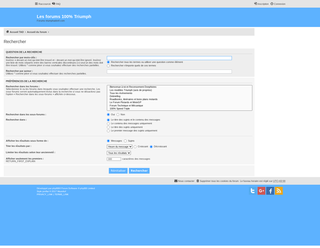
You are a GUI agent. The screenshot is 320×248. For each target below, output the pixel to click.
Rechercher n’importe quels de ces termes (133, 65)
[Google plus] (261, 191)
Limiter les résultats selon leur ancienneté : (30, 152)
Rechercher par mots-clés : (21, 57)
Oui (112, 114)
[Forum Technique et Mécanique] (179, 105)
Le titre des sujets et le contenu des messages (135, 119)
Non (122, 114)
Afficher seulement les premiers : (25, 158)
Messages (116, 140)
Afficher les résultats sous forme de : (27, 140)
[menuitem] (56, 4)
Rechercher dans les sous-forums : (26, 114)
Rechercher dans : (16, 119)
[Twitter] (253, 191)
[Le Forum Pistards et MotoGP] (179, 102)
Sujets (131, 140)
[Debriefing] (179, 96)
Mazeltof (61, 191)
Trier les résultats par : (18, 146)
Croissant (142, 146)
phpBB (55, 188)
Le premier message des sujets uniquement (133, 130)
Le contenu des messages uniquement (131, 123)
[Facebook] (270, 191)
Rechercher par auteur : (19, 71)
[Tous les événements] (179, 93)
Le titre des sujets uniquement (126, 127)
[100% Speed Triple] (179, 108)
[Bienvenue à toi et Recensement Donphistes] (179, 87)
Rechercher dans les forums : (23, 86)
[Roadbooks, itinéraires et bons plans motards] (179, 99)
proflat (45, 191)
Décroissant (160, 146)
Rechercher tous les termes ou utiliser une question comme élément (146, 62)
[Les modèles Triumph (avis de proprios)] (179, 90)
